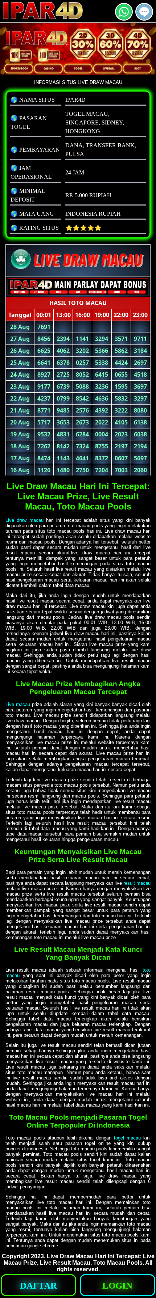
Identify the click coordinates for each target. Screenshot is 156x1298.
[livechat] (144, 17)
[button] (144, 12)
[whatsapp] (124, 17)
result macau (137, 883)
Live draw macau (24, 520)
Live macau (17, 704)
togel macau (127, 1138)
